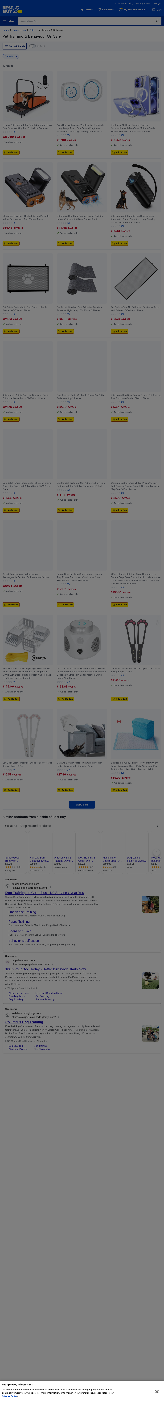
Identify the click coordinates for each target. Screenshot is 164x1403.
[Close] (156, 1391)
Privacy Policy (9, 1396)
